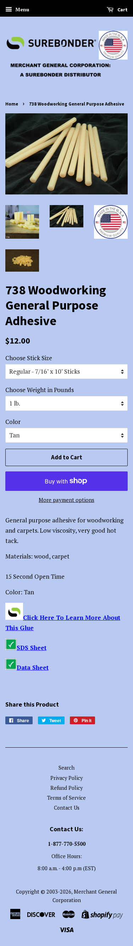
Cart (122, 9)
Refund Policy (66, 787)
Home (11, 104)
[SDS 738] (11, 648)
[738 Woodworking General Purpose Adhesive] (14, 617)
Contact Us (66, 807)
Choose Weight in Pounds (39, 390)
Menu (21, 9)
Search (66, 767)
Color (13, 422)
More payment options (66, 499)
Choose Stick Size (28, 358)
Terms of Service (66, 797)
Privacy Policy (66, 778)
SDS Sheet (31, 648)
